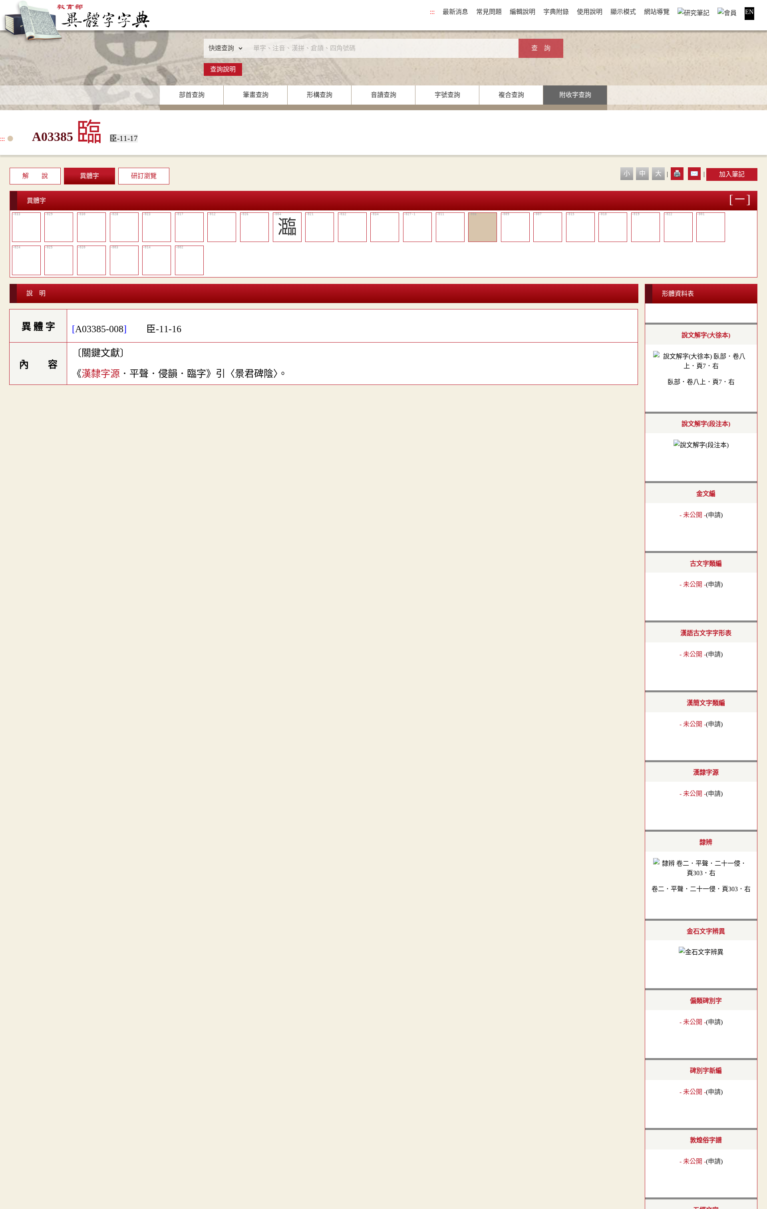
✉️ (694, 173)
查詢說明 (223, 69)
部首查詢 (192, 94)
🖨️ (677, 173)
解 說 (35, 175)
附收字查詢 (575, 94)
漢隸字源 (100, 374)
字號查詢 (447, 94)
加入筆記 (732, 174)
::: (432, 11)
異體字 (89, 175)
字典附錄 (556, 11)
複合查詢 (511, 94)
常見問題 (489, 11)
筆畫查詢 (255, 94)
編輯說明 (522, 11)
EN (749, 11)
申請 (714, 514)
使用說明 (589, 11)
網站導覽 (657, 11)
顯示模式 (623, 11)
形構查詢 (319, 94)
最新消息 (455, 11)
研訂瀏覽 (144, 175)
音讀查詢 (383, 94)
